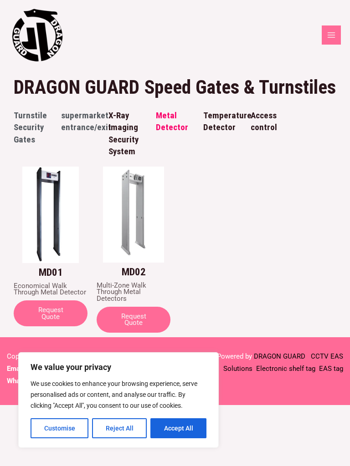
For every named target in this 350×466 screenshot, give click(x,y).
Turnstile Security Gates (30, 127)
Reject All (120, 428)
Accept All (178, 428)
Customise (59, 428)
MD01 (51, 272)
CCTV (320, 356)
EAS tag (330, 369)
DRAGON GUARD (280, 356)
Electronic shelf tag (285, 369)
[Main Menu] (331, 35)
